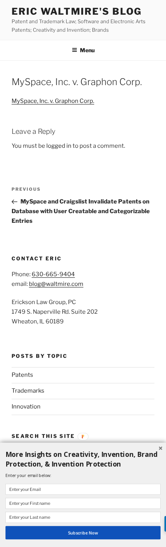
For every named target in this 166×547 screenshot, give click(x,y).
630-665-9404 (53, 274)
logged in (58, 145)
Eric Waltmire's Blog (77, 11)
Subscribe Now (83, 533)
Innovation (26, 406)
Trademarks (28, 390)
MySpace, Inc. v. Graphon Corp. (53, 100)
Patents (22, 374)
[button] (83, 459)
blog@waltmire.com (56, 283)
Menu (87, 50)
